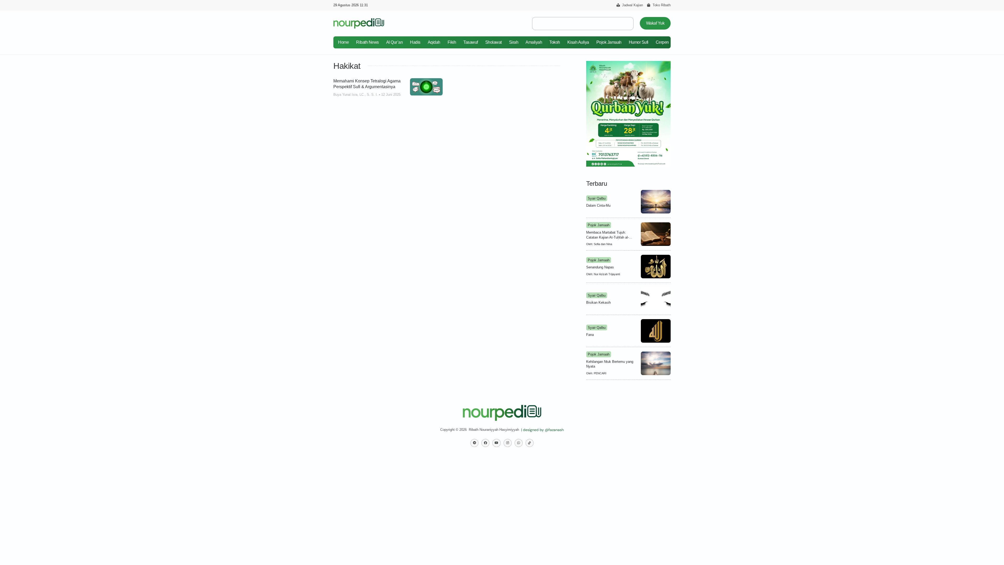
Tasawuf (470, 42)
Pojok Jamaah (608, 42)
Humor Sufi (638, 42)
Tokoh (554, 42)
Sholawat (493, 42)
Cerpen (662, 42)
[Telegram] (474, 443)
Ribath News (367, 42)
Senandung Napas (600, 267)
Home (343, 42)
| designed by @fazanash (542, 429)
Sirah (513, 42)
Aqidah (434, 42)
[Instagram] (508, 443)
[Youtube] (496, 443)
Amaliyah (534, 42)
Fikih (452, 42)
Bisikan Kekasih (598, 302)
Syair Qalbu (597, 198)
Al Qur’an (394, 42)
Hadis (415, 42)
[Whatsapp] (519, 443)
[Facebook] (485, 443)
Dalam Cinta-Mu (598, 205)
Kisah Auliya (578, 42)
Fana (590, 335)
